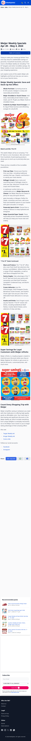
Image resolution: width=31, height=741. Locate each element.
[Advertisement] (15, 24)
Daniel (13, 49)
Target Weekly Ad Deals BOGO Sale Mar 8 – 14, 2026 (18, 616)
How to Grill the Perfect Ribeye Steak (17, 603)
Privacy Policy (5, 716)
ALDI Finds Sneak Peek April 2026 (16, 610)
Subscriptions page (15, 692)
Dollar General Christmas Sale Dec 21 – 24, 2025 (18, 630)
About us (3, 704)
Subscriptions (5, 726)
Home (2, 7)
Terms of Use (5, 713)
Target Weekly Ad (9, 433)
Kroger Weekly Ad (9, 436)
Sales (6, 7)
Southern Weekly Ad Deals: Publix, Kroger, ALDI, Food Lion (16, 623)
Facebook (6, 447)
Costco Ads (6, 439)
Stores (3, 723)
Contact (3, 706)
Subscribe (14, 688)
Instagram (6, 449)
